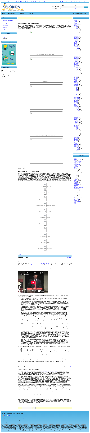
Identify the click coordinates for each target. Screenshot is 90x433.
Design (75, 167)
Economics (76, 169)
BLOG (19, 17)
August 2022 (76, 33)
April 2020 (76, 55)
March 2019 (76, 67)
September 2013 (77, 136)
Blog (4, 29)
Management (76, 184)
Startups (75, 195)
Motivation (76, 185)
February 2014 (76, 130)
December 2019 (77, 59)
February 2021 (76, 47)
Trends (75, 198)
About (14, 417)
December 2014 (77, 120)
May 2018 (76, 77)
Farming (75, 175)
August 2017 (76, 86)
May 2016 (76, 102)
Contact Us (5, 27)
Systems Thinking (77, 197)
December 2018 (77, 70)
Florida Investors (6, 22)
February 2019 (76, 68)
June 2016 (76, 101)
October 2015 (76, 109)
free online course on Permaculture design (49, 371)
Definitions (76, 166)
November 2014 (77, 121)
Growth (75, 178)
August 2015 (76, 111)
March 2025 (76, 22)
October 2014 (76, 122)
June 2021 (76, 43)
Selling (75, 192)
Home (3, 13)
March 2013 (76, 142)
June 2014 (76, 126)
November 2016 (77, 96)
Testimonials (5, 25)
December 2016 (77, 95)
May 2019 (76, 65)
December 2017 (77, 82)
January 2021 (76, 48)
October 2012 (76, 147)
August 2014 (76, 124)
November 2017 (77, 83)
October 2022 (76, 31)
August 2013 (76, 137)
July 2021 (76, 42)
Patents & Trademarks (78, 187)
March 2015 (76, 117)
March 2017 (76, 91)
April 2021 (76, 45)
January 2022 (76, 38)
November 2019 (77, 60)
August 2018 (76, 74)
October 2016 (76, 97)
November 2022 (77, 30)
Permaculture (27, 371)
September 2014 (77, 123)
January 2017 (76, 94)
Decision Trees (77, 165)
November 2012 (77, 146)
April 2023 (76, 27)
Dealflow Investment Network (79, 13)
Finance (75, 176)
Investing (75, 179)
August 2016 (76, 99)
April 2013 (76, 141)
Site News (76, 193)
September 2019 (77, 62)
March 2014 (76, 129)
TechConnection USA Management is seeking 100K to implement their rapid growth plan (35, 1)
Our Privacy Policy (20, 417)
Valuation (75, 200)
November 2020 (77, 50)
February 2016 (76, 105)
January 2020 (76, 58)
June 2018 (76, 76)
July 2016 (76, 100)
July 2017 (76, 87)
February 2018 (76, 80)
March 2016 (76, 104)
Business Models (77, 161)
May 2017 (76, 89)
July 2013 (76, 138)
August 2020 (76, 51)
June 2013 (76, 139)
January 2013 (76, 144)
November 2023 (77, 24)
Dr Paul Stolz (34, 264)
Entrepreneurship (77, 172)
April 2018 (76, 78)
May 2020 (76, 54)
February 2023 (76, 29)
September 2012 (77, 148)
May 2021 (76, 44)
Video (75, 202)
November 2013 (77, 134)
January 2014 (76, 131)
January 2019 (76, 69)
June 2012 (76, 151)
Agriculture (76, 158)
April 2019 (76, 66)
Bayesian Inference (77, 159)
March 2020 (76, 56)
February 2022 (76, 37)
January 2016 (76, 106)
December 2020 (77, 49)
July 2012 (76, 150)
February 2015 (76, 118)
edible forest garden (57, 393)
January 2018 (76, 81)
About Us (31, 13)
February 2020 (76, 57)
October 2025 (76, 21)
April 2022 (76, 35)
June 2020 (76, 53)
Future (75, 177)
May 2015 (76, 115)
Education (76, 170)
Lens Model (76, 182)
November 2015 (77, 108)
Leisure (75, 181)
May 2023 (76, 26)
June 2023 (76, 25)
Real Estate (76, 190)
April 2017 (76, 90)
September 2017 (77, 85)
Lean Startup (76, 180)
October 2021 (76, 41)
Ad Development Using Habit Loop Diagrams (9, 37)
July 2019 (76, 63)
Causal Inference (77, 162)
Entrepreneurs (11, 13)
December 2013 (77, 133)
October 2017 (76, 84)
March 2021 (76, 46)
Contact (10, 415)
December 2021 (77, 39)
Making (75, 183)
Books (75, 160)
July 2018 (76, 75)
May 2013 (76, 140)
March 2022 (76, 36)
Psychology (76, 189)
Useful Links (76, 199)
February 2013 (76, 143)
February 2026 (76, 20)
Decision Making (77, 164)
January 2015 (76, 119)
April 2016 (76, 103)
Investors (22, 13)
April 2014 (76, 128)
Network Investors (6, 23)
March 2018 (76, 79)
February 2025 (76, 23)
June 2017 (76, 88)
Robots (75, 191)
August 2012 (76, 149)
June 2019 (76, 64)
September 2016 (77, 98)
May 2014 (76, 127)
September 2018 (77, 73)
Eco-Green (76, 168)
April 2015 (76, 116)
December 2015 (77, 107)
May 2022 (76, 34)
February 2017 (76, 93)
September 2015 (77, 110)
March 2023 (76, 28)
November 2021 (77, 40)
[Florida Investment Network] (12, 11)
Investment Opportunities (8, 20)
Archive (20, 408)
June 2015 (76, 114)
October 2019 (76, 61)
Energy (75, 171)
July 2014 (76, 125)
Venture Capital (77, 201)
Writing (75, 203)
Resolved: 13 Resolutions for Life (42, 263)
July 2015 (76, 113)
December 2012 (77, 145)
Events (75, 173)
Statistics (75, 196)
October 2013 (76, 135)
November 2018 (77, 71)
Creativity (75, 163)
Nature (75, 186)
